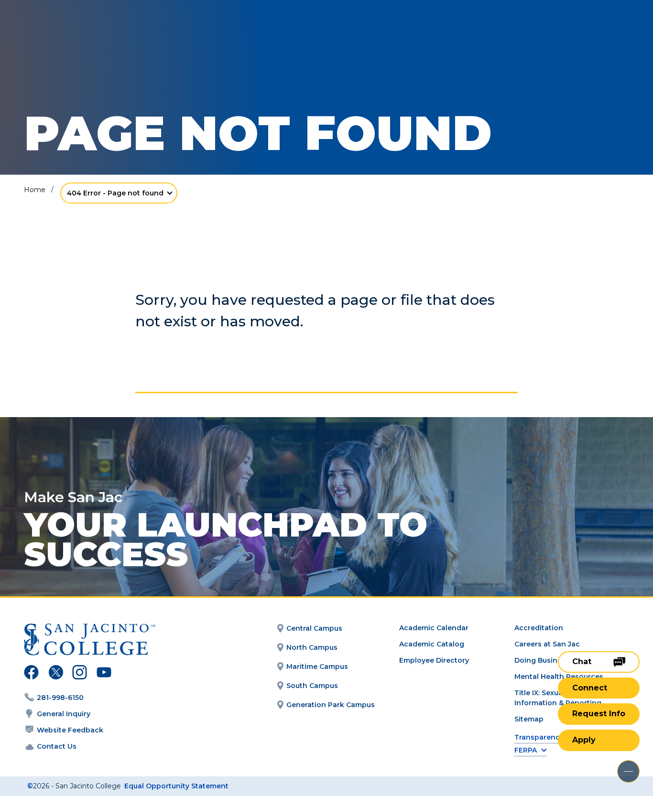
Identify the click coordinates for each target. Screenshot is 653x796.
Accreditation (538, 628)
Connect (589, 687)
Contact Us (56, 746)
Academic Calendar (433, 628)
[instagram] (79, 673)
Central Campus (314, 628)
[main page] (77, 34)
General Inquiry (63, 714)
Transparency (539, 737)
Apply (584, 739)
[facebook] (31, 673)
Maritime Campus (317, 666)
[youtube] (103, 673)
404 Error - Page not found (115, 193)
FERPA (525, 750)
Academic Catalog (431, 644)
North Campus (311, 647)
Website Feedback (70, 730)
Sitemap (529, 719)
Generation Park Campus (330, 704)
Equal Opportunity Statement (176, 786)
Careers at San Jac (547, 644)
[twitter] (55, 674)
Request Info (598, 713)
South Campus (312, 685)
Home (34, 189)
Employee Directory (434, 660)
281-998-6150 (60, 697)
